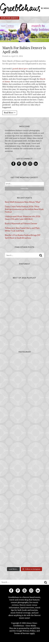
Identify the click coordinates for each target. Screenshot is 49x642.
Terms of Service (21, 633)
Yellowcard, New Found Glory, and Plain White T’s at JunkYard (22, 229)
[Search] (40, 255)
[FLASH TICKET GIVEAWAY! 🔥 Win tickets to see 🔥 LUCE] (24, 461)
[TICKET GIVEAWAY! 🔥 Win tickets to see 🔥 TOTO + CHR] (24, 391)
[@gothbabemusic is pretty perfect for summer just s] (24, 367)
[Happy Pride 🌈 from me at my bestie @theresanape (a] (24, 554)
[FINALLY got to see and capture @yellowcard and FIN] (24, 507)
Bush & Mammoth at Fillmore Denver (21, 223)
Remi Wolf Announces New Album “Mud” (23, 202)
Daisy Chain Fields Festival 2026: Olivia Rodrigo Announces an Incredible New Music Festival (24, 209)
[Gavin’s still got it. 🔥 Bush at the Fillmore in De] (24, 484)
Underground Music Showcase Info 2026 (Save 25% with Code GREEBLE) (22, 217)
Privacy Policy (29, 631)
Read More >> (9, 113)
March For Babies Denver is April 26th (24, 49)
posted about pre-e (20, 69)
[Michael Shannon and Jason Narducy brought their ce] (24, 437)
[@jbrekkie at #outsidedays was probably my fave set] (24, 414)
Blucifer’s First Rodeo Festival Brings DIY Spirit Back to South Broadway (22, 236)
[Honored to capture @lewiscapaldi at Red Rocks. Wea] (24, 531)
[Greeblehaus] (20, 8)
